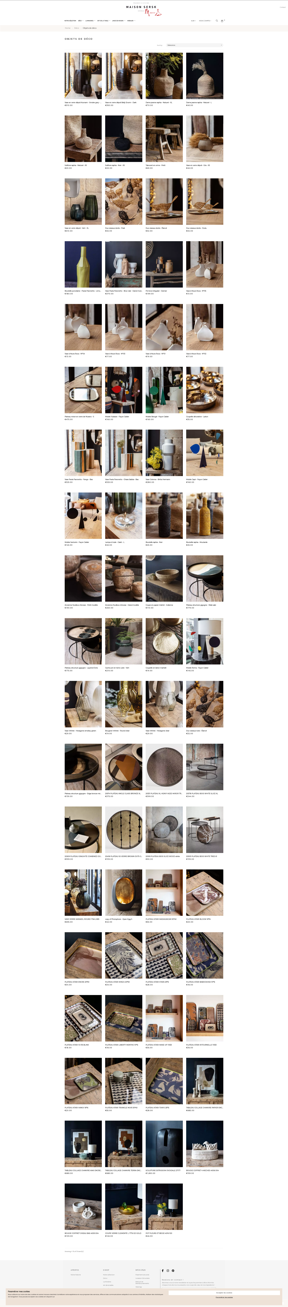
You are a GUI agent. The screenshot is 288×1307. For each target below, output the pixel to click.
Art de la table (108, 1285)
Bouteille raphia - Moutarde (196, 542)
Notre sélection (109, 1275)
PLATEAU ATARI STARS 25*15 (157, 982)
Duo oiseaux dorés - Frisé (115, 228)
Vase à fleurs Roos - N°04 (75, 354)
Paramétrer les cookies (224, 1297)
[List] (69, 45)
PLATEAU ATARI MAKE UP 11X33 (159, 1045)
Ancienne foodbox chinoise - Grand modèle (122, 605)
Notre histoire (76, 1275)
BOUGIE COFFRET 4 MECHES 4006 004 (202, 1170)
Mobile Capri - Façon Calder (197, 479)
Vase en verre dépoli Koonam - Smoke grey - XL (83, 103)
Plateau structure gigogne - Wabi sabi (201, 605)
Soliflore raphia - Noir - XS (115, 165)
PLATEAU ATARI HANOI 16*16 (76, 1108)
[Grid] (66, 45)
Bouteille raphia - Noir (154, 542)
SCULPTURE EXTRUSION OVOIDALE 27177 (163, 1170)
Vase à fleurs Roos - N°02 (196, 354)
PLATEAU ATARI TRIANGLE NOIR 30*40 (121, 1108)
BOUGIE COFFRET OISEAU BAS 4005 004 (82, 1233)
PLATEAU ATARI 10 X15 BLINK (77, 1045)
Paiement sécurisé (142, 1275)
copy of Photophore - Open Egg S (118, 919)
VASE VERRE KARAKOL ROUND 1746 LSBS (82, 919)
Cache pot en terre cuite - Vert (117, 668)
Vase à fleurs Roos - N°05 (196, 291)
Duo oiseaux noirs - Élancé (196, 731)
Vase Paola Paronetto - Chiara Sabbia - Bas (121, 479)
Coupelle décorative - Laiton (197, 417)
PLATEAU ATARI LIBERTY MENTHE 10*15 (121, 1045)
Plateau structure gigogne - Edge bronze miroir (83, 794)
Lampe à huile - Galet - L (114, 542)
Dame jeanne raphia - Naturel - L (199, 103)
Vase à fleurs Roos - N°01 (155, 354)
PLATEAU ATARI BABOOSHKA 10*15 (200, 982)
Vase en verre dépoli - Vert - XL (77, 228)
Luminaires (107, 1282)
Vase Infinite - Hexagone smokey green (80, 731)
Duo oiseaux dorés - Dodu (196, 228)
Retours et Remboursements (142, 1282)
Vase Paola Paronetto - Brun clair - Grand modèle (123, 291)
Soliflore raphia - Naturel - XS (76, 165)
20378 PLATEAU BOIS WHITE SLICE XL (202, 794)
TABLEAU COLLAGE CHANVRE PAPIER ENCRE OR (204, 1108)
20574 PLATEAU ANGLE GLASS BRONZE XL (123, 794)
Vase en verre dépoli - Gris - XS (198, 165)
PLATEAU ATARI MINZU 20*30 (117, 982)
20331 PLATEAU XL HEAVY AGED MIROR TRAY (164, 794)
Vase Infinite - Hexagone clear (157, 731)
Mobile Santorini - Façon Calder (77, 542)
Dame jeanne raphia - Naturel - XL (159, 103)
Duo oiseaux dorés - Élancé (156, 228)
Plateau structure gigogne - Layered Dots (81, 668)
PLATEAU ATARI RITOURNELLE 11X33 (201, 1045)
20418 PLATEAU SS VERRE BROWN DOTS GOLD (123, 856)
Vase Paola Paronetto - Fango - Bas (79, 479)
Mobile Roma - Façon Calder (197, 668)
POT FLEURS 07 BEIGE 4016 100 (159, 1233)
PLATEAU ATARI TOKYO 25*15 (157, 1108)
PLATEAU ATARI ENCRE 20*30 (77, 982)
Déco (105, 1278)
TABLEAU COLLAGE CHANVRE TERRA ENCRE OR (123, 1170)
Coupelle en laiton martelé (156, 668)
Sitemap (139, 1287)
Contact (283, 7)
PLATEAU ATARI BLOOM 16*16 (198, 919)
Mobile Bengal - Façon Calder (157, 417)
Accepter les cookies (224, 1292)
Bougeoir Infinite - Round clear (117, 731)
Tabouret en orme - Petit (155, 165)
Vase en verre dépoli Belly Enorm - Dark (120, 103)
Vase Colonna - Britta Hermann (158, 479)
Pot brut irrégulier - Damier (156, 291)
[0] (222, 21)
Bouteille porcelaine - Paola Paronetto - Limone (83, 291)
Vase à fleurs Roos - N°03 (115, 354)
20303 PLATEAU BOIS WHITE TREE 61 (201, 856)
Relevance (195, 45)
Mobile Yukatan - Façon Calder (117, 417)
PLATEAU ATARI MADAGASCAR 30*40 (161, 919)
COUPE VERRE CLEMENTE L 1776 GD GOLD (123, 1233)
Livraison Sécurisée (143, 1278)
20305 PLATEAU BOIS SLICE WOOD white (163, 856)
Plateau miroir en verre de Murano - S (79, 417)
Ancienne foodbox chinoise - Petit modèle (81, 605)
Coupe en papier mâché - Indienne (159, 605)
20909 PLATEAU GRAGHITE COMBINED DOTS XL (83, 856)
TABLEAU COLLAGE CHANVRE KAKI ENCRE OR (83, 1170)
